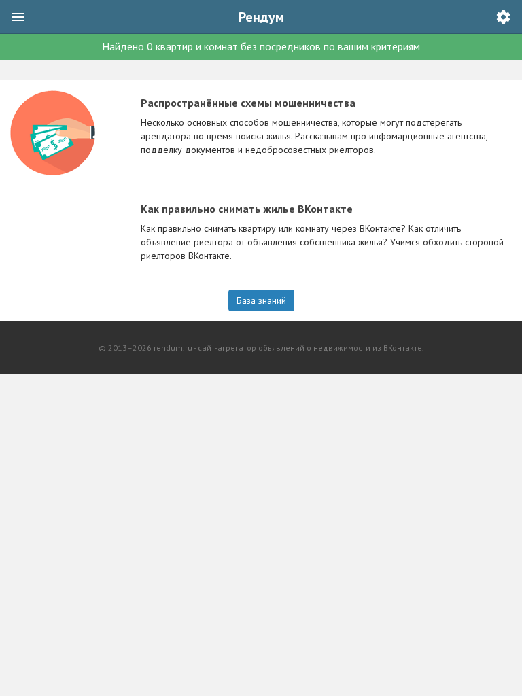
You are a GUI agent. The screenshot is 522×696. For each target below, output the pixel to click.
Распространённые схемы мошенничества (248, 102)
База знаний (261, 300)
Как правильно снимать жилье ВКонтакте (247, 208)
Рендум (261, 17)
